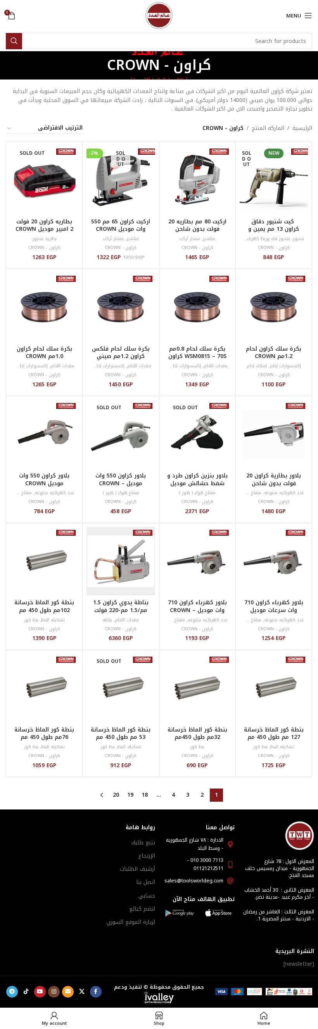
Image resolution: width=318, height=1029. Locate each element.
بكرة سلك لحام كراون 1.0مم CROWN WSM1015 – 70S (44, 356)
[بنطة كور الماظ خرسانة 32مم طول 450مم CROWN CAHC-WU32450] (197, 688)
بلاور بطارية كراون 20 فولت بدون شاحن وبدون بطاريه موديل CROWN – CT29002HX (273, 487)
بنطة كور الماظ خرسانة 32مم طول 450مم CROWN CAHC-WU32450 (197, 741)
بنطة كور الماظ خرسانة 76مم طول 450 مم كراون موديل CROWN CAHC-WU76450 (44, 741)
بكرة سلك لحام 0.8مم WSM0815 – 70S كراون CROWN (197, 356)
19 (130, 795)
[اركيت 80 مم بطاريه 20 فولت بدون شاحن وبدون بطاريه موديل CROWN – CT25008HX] (197, 180)
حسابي (146, 896)
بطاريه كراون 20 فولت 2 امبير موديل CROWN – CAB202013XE (44, 229)
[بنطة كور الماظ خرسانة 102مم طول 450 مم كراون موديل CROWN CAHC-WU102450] (44, 561)
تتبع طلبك (143, 842)
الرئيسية (302, 128)
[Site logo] (159, 15)
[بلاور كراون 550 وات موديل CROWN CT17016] (44, 434)
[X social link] (82, 992)
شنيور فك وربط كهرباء (268, 239)
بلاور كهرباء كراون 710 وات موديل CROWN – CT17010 (197, 610)
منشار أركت (189, 239)
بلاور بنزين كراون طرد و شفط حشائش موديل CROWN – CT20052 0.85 (197, 487)
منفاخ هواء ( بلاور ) (197, 493)
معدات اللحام (216, 366)
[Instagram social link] (54, 992)
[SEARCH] (14, 41)
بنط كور (31, 620)
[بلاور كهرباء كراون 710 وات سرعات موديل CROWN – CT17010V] (274, 561)
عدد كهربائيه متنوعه (284, 493)
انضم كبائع (142, 909)
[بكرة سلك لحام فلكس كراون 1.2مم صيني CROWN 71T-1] (120, 307)
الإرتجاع (146, 856)
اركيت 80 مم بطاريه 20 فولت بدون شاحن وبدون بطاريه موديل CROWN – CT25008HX (197, 233)
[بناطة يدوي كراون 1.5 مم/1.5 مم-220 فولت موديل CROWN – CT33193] (120, 561)
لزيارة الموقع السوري (131, 922)
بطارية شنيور (44, 239)
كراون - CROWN (274, 248)
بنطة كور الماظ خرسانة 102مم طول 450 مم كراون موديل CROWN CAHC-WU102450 (44, 614)
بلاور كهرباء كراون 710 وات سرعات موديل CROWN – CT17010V (273, 610)
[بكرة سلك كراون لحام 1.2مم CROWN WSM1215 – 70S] (274, 307)
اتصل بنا (145, 882)
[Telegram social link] (12, 992)
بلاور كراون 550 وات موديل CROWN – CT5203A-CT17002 (120, 483)
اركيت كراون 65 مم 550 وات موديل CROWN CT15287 (120, 229)
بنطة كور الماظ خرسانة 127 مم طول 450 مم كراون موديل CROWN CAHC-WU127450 (274, 741)
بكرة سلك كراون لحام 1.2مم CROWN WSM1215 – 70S (273, 356)
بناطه (107, 620)
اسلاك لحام (257, 366)
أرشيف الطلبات (137, 869)
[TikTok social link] (26, 992)
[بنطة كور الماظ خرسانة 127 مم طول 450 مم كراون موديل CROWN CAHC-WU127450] (274, 688)
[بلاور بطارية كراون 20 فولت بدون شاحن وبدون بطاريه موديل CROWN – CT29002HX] (274, 434)
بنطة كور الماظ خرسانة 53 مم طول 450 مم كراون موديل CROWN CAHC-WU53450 (120, 741)
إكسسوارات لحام (285, 366)
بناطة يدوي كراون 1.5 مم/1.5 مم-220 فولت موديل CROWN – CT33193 (121, 614)
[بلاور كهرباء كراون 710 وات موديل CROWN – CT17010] (197, 561)
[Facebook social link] (96, 992)
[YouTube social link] (40, 992)
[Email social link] (68, 992)
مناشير (209, 239)
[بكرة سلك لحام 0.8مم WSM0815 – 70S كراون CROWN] (197, 307)
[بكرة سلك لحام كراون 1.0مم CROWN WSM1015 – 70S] (44, 307)
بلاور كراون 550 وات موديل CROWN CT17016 (44, 483)
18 (145, 795)
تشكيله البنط (53, 620)
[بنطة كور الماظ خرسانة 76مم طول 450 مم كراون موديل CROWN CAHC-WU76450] (44, 688)
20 (116, 795)
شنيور (298, 239)
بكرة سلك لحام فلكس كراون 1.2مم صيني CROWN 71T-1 (121, 356)
